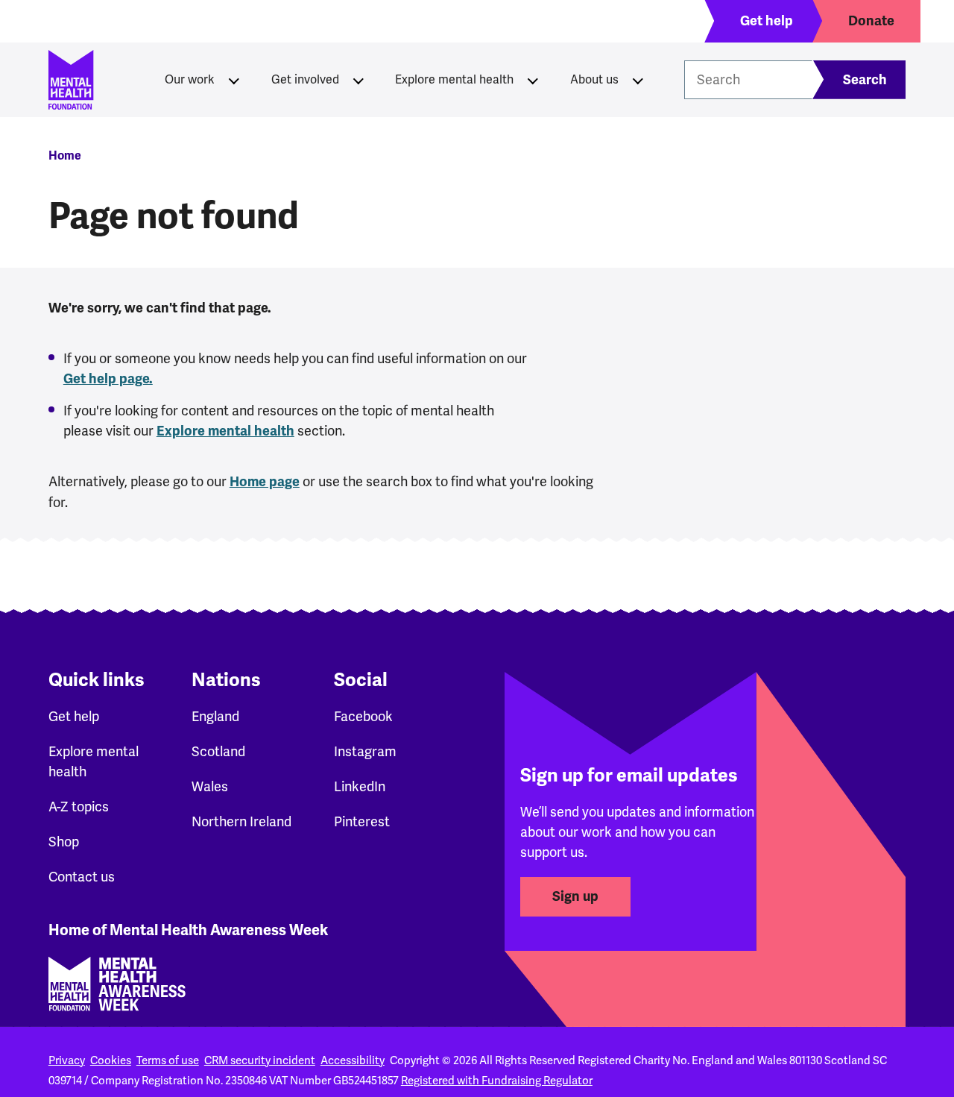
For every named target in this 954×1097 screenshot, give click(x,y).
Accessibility (352, 1060)
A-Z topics (78, 806)
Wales (210, 786)
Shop (63, 841)
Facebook (363, 716)
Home (64, 155)
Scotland (218, 751)
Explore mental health (454, 79)
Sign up (575, 896)
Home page (265, 482)
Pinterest (362, 821)
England (215, 716)
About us (594, 79)
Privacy (66, 1060)
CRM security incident (259, 1060)
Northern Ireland (241, 821)
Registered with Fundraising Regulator (497, 1080)
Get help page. (108, 379)
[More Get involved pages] (358, 79)
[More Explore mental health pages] (533, 79)
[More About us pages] (638, 79)
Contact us (81, 876)
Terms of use (167, 1060)
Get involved (305, 79)
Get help (73, 716)
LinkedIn (359, 786)
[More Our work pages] (234, 79)
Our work (190, 79)
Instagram (365, 751)
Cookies (110, 1060)
